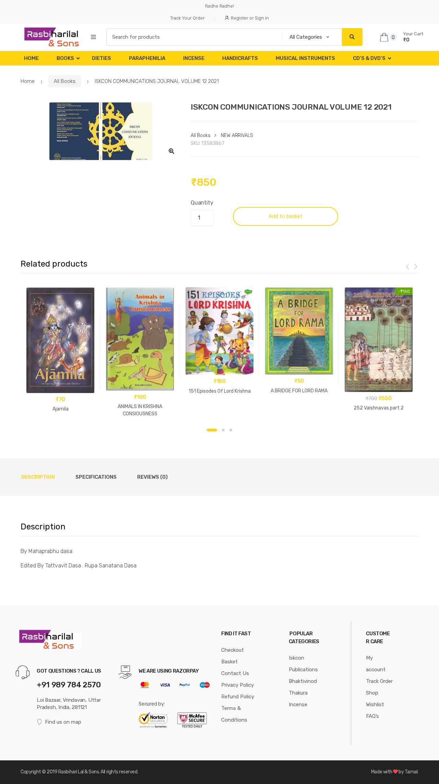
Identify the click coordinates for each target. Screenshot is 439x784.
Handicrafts (240, 58)
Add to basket (285, 216)
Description (38, 477)
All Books (64, 81)
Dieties (101, 58)
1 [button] (212, 430)
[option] (100, 131)
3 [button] (230, 430)
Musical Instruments (305, 58)
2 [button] (223, 430)
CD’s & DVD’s (369, 58)
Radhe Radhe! (219, 6)
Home (31, 58)
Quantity (202, 202)
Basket (229, 662)
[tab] (38, 477)
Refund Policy (237, 697)
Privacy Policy (237, 685)
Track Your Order (187, 18)
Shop (372, 693)
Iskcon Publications (303, 664)
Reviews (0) (152, 477)
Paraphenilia (147, 58)
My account (375, 664)
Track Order (379, 681)
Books (65, 58)
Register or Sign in (250, 18)
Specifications (96, 477)
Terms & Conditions (234, 714)
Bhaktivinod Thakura (303, 687)
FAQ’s (372, 716)
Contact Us (235, 673)
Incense (193, 58)
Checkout (232, 650)
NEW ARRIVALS (237, 135)
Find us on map (63, 722)
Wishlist (375, 704)
